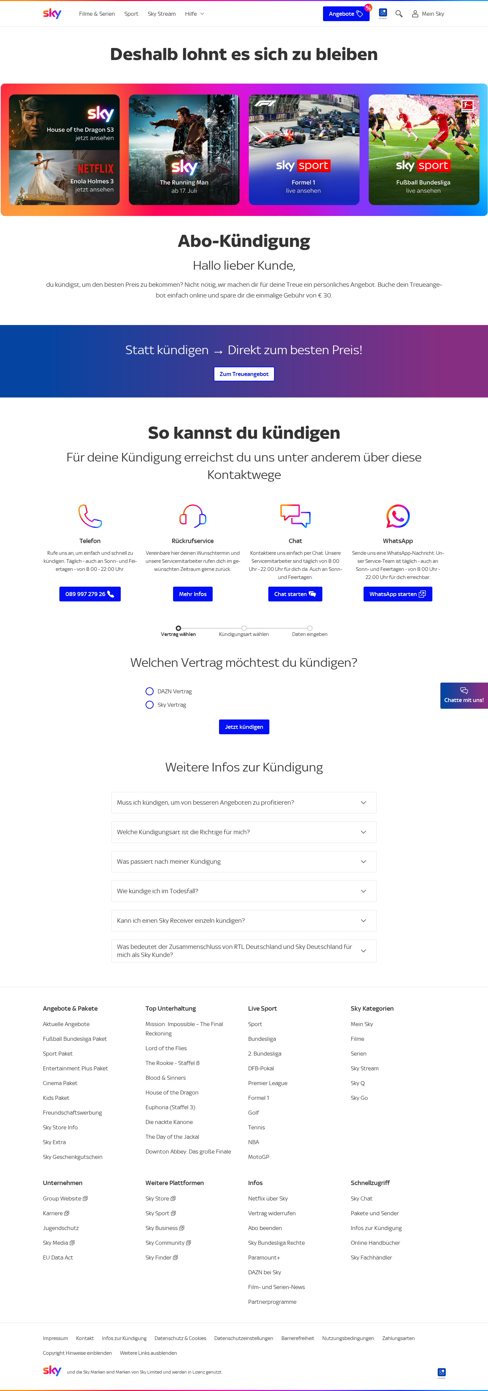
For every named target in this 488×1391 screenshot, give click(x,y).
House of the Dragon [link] (172, 1092)
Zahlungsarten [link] (398, 1338)
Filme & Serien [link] (97, 13)
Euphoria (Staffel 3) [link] (170, 1107)
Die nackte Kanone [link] (169, 1122)
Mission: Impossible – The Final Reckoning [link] (184, 1029)
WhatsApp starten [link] (393, 594)
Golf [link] (253, 1112)
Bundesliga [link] (262, 1038)
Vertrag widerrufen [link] (272, 1213)
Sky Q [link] (358, 1083)
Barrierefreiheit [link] (297, 1338)
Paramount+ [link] (264, 1257)
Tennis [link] (256, 1127)
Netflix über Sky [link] (268, 1198)
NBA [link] (253, 1142)
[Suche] (399, 13)
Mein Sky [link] (362, 1024)
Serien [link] (359, 1053)
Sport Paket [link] (58, 1053)
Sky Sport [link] (157, 1213)
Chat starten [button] (290, 594)
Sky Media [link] (55, 1242)
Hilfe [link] (191, 13)
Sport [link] (131, 13)
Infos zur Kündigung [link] (376, 1228)
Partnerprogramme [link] (272, 1301)
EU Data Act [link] (58, 1257)
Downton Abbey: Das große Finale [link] (188, 1151)
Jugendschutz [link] (61, 1228)
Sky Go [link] (359, 1097)
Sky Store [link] (157, 1198)
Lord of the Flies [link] (166, 1048)
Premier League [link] (267, 1083)
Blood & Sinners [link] (166, 1077)
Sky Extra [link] (54, 1142)
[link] (52, 14)
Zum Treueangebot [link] (244, 374)
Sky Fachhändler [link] (371, 1257)
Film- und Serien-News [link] (276, 1287)
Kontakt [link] (85, 1338)
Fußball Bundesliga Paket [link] (75, 1038)
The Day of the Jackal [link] (172, 1136)
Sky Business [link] (162, 1228)
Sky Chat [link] (362, 1198)
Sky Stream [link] (162, 13)
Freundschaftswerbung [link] (72, 1112)
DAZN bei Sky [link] (264, 1272)
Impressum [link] (55, 1338)
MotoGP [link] (258, 1157)
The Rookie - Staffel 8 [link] (173, 1063)
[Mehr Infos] (193, 516)
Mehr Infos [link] (193, 594)
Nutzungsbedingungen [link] (348, 1338)
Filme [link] (357, 1038)
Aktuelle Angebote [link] (66, 1024)
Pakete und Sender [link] (375, 1213)
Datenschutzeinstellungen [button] (243, 1338)
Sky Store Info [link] (60, 1127)
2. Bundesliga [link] (264, 1053)
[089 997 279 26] (90, 516)
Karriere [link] (53, 1213)
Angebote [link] (341, 13)
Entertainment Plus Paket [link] (75, 1068)
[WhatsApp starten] (398, 516)
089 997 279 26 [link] (85, 594)
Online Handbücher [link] (375, 1242)
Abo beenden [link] (265, 1228)
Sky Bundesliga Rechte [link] (276, 1242)
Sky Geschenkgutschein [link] (73, 1157)
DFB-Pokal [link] (261, 1068)
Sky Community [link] (165, 1242)
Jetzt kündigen (244, 727)
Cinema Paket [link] (60, 1083)
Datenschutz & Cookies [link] (180, 1338)
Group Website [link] (62, 1198)
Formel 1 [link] (258, 1097)
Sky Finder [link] (158, 1257)
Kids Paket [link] (56, 1097)
